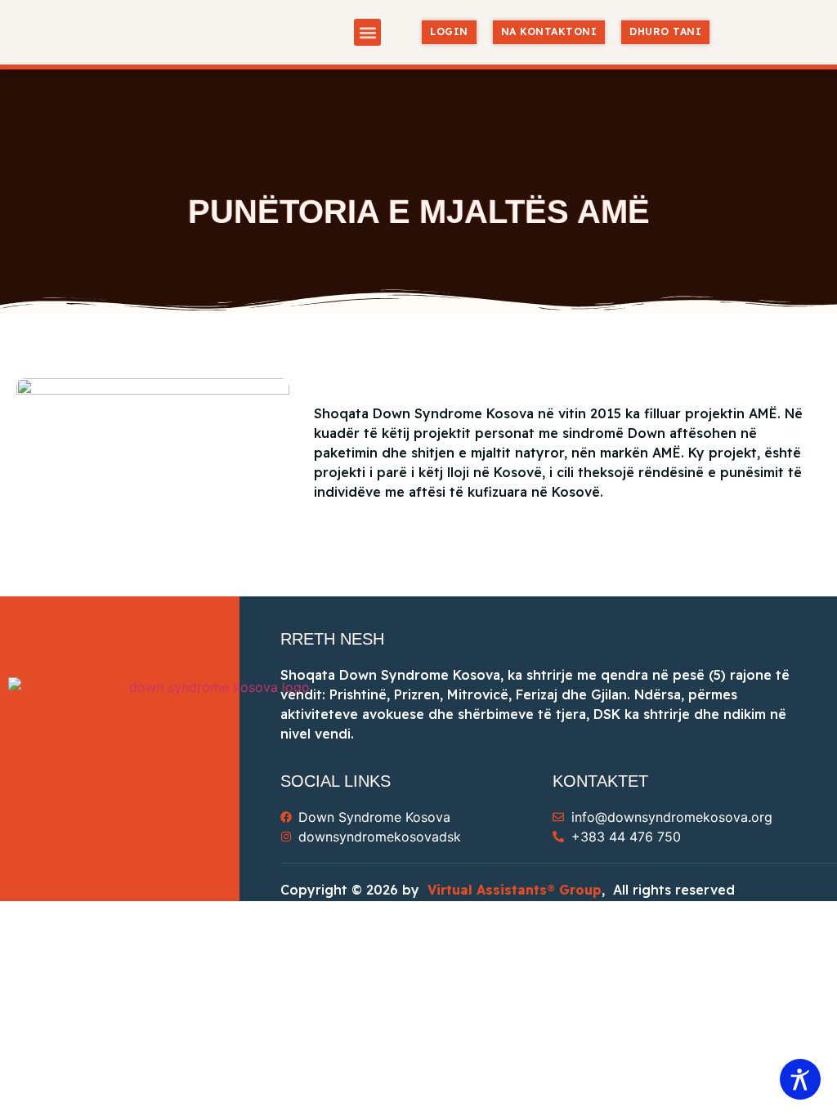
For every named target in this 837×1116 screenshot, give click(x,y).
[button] (367, 32)
